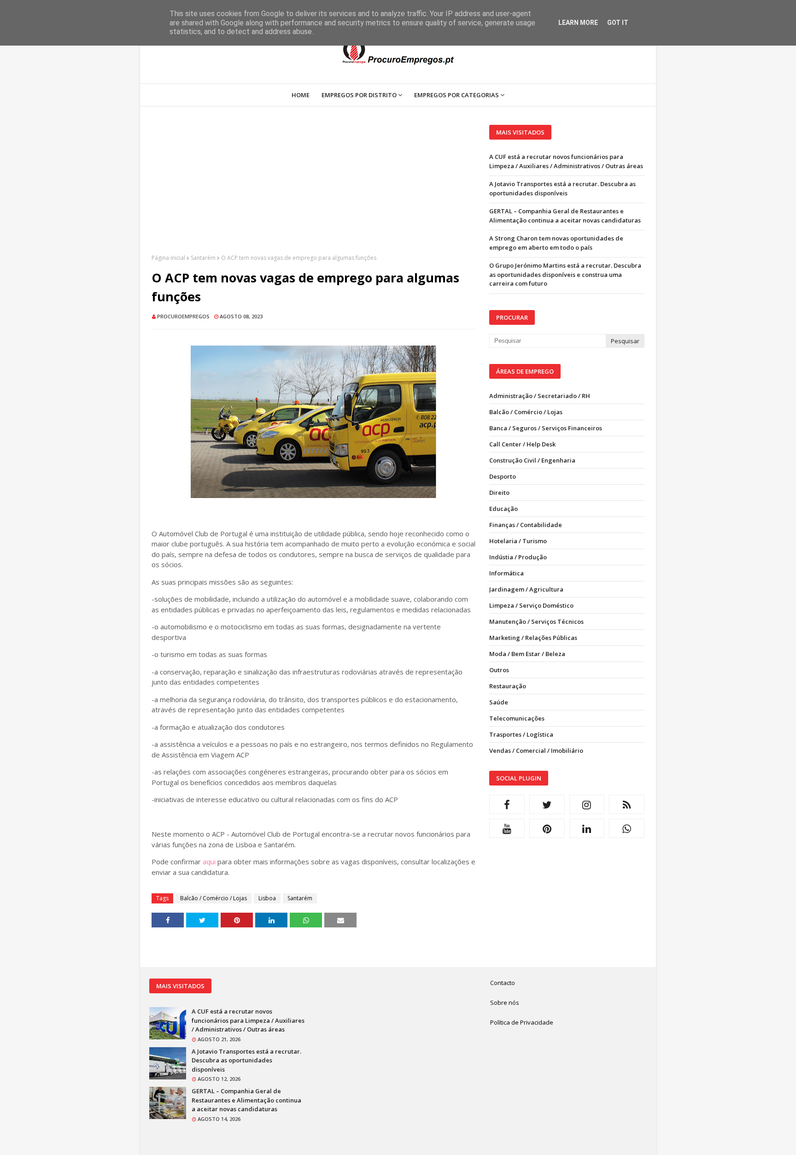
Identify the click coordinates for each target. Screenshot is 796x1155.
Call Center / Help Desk (522, 444)
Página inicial (168, 258)
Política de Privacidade (521, 1022)
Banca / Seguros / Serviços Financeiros (545, 428)
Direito (499, 492)
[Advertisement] (313, 189)
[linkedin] (587, 828)
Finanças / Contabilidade (525, 525)
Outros (499, 670)
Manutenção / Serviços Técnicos (536, 621)
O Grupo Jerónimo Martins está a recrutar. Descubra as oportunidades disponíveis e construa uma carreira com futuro (565, 274)
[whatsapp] (626, 828)
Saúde (498, 702)
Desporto (502, 476)
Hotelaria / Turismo (518, 541)
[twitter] (547, 804)
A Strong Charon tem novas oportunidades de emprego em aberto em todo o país (556, 243)
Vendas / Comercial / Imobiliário (536, 750)
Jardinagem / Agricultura (526, 589)
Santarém (203, 258)
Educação (503, 508)
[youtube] (507, 828)
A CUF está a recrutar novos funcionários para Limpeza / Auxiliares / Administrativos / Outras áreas (566, 161)
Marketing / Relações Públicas (533, 637)
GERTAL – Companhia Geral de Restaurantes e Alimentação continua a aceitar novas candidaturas (565, 215)
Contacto (502, 983)
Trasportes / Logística (521, 734)
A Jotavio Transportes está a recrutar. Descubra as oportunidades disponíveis (562, 188)
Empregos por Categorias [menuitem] (456, 95)
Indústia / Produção (518, 557)
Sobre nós (504, 1002)
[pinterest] (547, 828)
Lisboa (267, 898)
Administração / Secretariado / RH (539, 396)
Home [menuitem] (301, 95)
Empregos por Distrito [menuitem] (359, 95)
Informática (506, 573)
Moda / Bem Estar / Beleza (527, 654)
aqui (209, 861)
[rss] (626, 804)
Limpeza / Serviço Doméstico (531, 605)
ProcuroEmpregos (183, 316)
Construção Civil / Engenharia (532, 460)
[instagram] (587, 804)
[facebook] (507, 804)
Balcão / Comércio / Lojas (213, 898)
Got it (617, 22)
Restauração (507, 686)
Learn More (578, 22)
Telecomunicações (516, 718)
